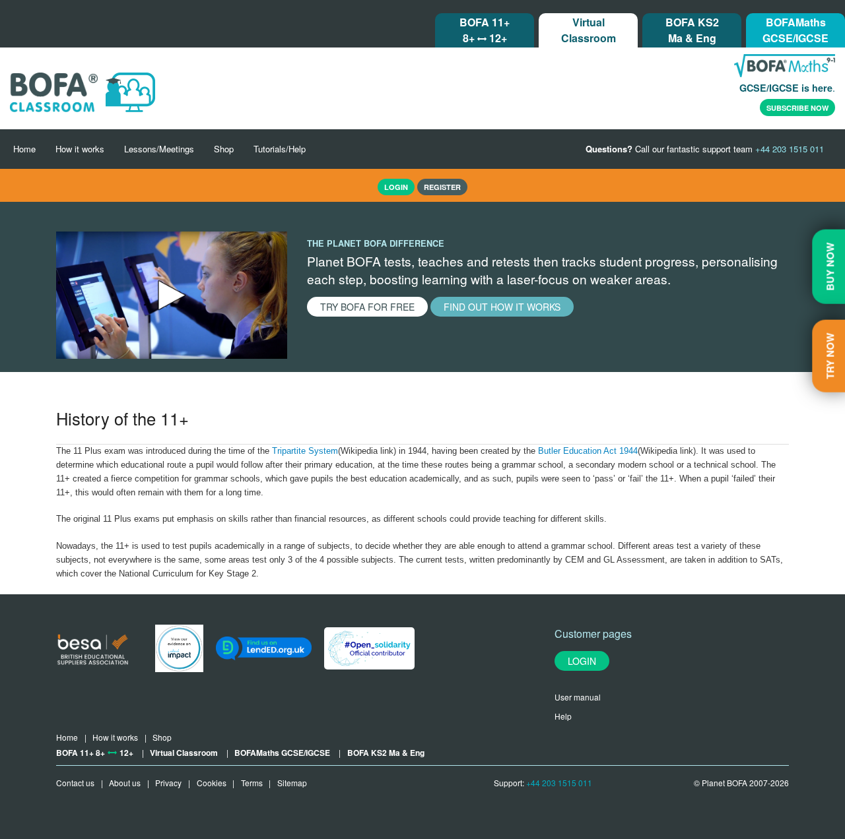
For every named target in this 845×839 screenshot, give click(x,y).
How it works (79, 148)
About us (125, 782)
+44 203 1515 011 (559, 782)
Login (582, 661)
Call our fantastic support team (705, 148)
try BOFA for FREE (367, 306)
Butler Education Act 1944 (588, 451)
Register (442, 187)
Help (563, 716)
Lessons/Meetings (159, 148)
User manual (578, 696)
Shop (224, 148)
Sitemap (292, 782)
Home (24, 148)
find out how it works (502, 306)
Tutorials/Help (280, 148)
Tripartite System (305, 451)
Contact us (75, 782)
